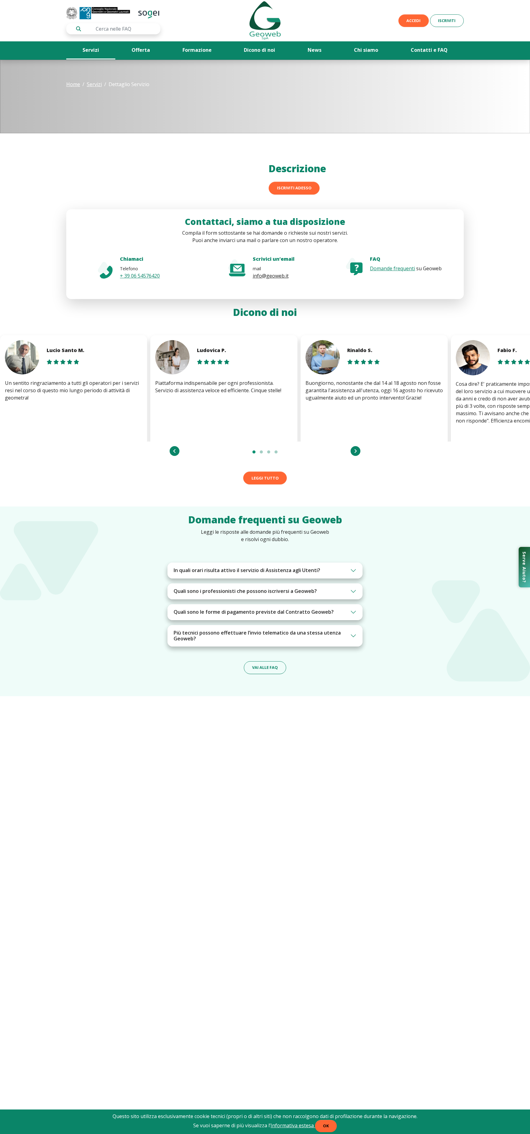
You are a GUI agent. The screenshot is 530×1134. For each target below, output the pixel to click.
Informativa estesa (293, 1125)
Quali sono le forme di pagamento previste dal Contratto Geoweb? (254, 612)
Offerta (141, 50)
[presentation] (174, 451)
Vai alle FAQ (265, 667)
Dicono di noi (259, 50)
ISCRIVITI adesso (294, 188)
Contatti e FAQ (429, 50)
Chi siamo (366, 50)
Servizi (91, 50)
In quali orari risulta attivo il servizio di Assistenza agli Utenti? (247, 570)
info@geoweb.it (271, 275)
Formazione (197, 50)
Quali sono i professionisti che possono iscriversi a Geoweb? (245, 591)
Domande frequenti (392, 268)
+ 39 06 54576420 (140, 275)
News (314, 50)
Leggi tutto (265, 478)
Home (73, 84)
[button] (254, 452)
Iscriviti (446, 20)
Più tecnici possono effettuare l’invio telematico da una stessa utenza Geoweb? (257, 635)
